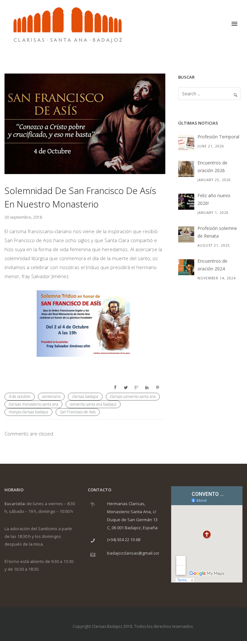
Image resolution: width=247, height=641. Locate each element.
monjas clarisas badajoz (28, 412)
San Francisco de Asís (78, 412)
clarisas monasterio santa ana (33, 404)
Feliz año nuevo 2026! (213, 199)
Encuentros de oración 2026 (212, 166)
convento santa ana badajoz (93, 404)
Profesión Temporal (218, 137)
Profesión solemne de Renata (217, 232)
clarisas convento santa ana (133, 396)
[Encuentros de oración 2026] (186, 169)
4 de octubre (20, 396)
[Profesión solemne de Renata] (186, 234)
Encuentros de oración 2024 (212, 265)
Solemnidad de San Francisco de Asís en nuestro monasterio (80, 197)
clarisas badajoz (85, 396)
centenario (51, 396)
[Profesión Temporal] (186, 143)
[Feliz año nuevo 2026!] (186, 202)
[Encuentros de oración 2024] (186, 267)
